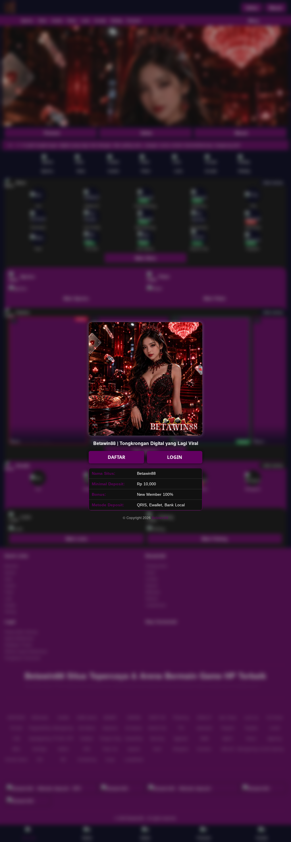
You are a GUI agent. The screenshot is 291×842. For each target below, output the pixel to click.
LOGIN (174, 457)
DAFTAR (116, 457)
